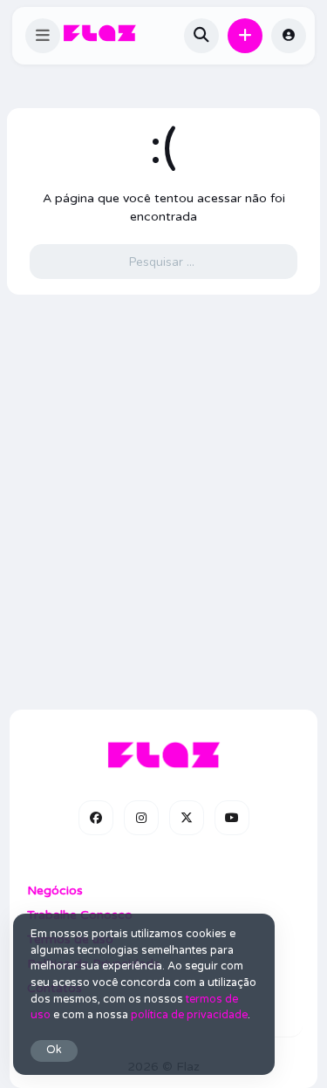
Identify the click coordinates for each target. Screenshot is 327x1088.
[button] (42, 35)
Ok (54, 1050)
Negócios (55, 890)
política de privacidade (189, 1015)
